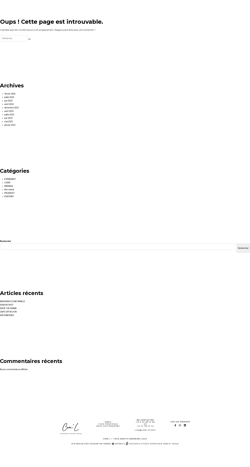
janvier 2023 (9, 125)
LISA (92, 5)
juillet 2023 (9, 114)
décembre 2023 (11, 107)
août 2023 (9, 111)
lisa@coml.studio (145, 430)
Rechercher (5, 241)
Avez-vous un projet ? (225, 5)
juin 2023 (8, 118)
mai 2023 (8, 121)
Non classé (9, 189)
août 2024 (9, 104)
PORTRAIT (127, 5)
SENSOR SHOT (7, 305)
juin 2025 (8, 101)
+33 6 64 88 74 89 (145, 422)
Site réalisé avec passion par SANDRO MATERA (97, 444)
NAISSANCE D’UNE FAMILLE (12, 301)
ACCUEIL (80, 5)
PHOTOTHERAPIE (108, 5)
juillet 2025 (9, 97)
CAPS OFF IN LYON (8, 312)
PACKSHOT (143, 5)
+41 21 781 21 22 (145, 426)
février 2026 (9, 94)
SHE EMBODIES (7, 315)
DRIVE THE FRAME (8, 308)
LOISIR (190, 5)
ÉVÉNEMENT (161, 5)
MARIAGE (177, 5)
